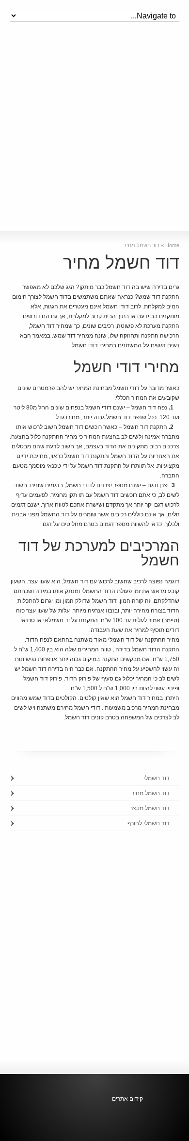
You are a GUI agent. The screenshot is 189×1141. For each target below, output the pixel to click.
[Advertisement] (94, 131)
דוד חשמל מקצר (150, 808)
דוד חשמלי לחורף (148, 823)
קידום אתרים (127, 1098)
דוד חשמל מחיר (150, 793)
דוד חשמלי (156, 778)
